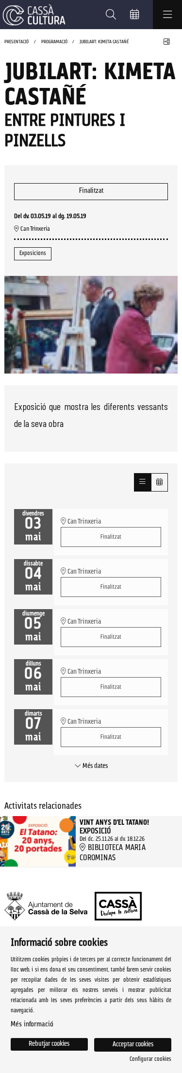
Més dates (94, 766)
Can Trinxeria (34, 229)
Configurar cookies (150, 1059)
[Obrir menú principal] (167, 14)
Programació (54, 42)
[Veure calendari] (159, 482)
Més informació (32, 1024)
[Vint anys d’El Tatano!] (38, 841)
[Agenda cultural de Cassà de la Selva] (33, 14)
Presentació (16, 42)
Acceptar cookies (133, 1044)
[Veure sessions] (142, 482)
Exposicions (32, 253)
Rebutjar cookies (49, 1044)
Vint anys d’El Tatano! (114, 823)
